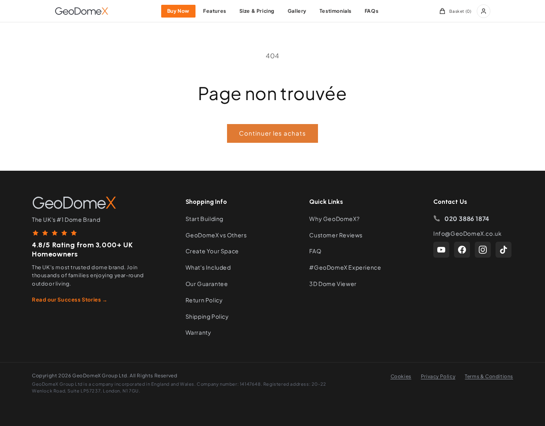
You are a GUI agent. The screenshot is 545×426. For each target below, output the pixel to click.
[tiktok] (503, 250)
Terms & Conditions (489, 376)
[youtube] (441, 250)
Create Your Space (212, 250)
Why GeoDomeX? (334, 218)
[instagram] (483, 250)
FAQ (315, 250)
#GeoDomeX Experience (345, 267)
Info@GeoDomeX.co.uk (467, 233)
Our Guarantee (207, 283)
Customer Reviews (336, 235)
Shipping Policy (207, 316)
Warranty (198, 332)
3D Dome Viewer (332, 283)
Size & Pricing (256, 11)
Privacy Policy (438, 376)
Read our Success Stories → (70, 299)
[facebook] (462, 250)
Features (214, 11)
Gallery (297, 11)
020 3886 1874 (467, 218)
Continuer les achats (272, 133)
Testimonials (335, 11)
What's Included (208, 267)
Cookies (401, 376)
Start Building (204, 218)
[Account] (483, 11)
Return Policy (204, 300)
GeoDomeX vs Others (216, 235)
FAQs (371, 11)
